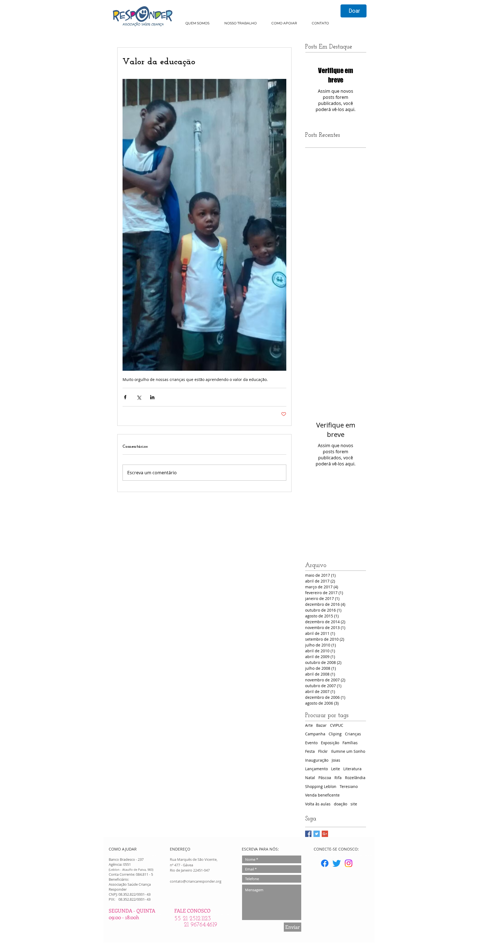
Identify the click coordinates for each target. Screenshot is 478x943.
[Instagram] (349, 863)
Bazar (321, 725)
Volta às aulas (318, 804)
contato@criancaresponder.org (195, 881)
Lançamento (316, 768)
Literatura (352, 768)
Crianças (353, 733)
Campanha (315, 733)
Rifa (338, 777)
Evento (311, 742)
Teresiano (349, 786)
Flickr (323, 751)
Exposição (330, 742)
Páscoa (324, 777)
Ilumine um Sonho (348, 751)
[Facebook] (325, 863)
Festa (310, 751)
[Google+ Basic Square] (325, 834)
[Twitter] (337, 863)
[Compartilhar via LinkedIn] (152, 397)
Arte (309, 725)
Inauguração (316, 760)
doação (340, 804)
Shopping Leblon (320, 786)
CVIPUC (336, 725)
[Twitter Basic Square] (316, 834)
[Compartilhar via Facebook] (125, 397)
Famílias (350, 742)
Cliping (335, 733)
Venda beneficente (322, 795)
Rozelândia (355, 777)
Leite (335, 768)
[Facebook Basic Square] (308, 834)
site (353, 804)
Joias (336, 760)
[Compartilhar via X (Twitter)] (138, 397)
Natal (310, 777)
